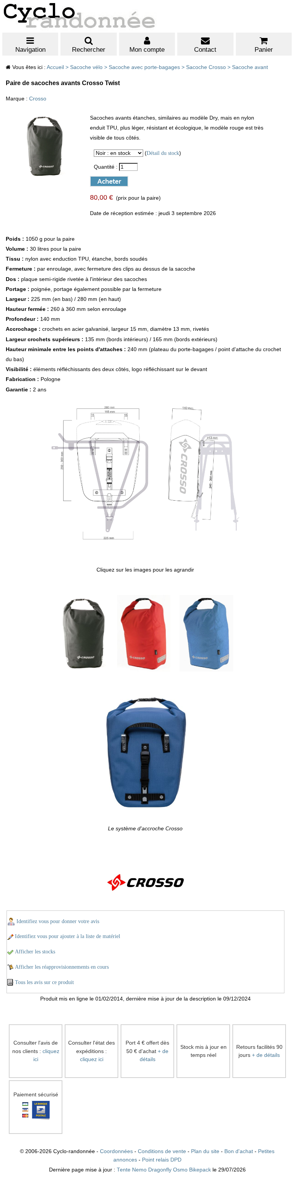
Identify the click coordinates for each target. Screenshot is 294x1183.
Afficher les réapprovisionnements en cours (62, 967)
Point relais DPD (161, 1160)
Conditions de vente (162, 1151)
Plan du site (205, 1151)
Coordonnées (116, 1151)
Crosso (37, 99)
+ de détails (266, 1055)
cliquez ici (91, 1059)
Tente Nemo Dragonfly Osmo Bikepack (164, 1170)
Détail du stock (163, 153)
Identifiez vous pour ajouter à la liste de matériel (67, 936)
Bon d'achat (238, 1151)
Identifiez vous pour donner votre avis (57, 921)
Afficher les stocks (35, 952)
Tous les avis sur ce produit (44, 982)
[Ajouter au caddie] (103, 179)
